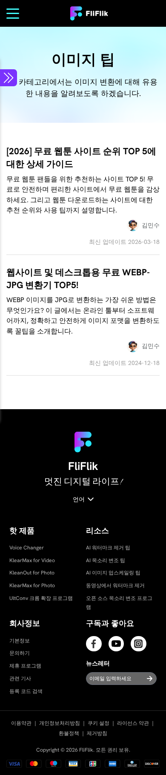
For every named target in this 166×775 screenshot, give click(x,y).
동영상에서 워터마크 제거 (115, 585)
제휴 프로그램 (25, 665)
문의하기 (19, 653)
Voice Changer (26, 547)
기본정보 (19, 640)
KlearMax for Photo (32, 585)
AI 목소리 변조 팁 (105, 560)
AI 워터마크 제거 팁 (108, 547)
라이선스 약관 (133, 723)
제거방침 (97, 733)
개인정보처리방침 (59, 723)
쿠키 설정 (98, 723)
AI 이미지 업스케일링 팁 (113, 572)
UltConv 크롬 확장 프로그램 (41, 598)
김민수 (151, 225)
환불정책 (69, 733)
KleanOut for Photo (31, 572)
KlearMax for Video (32, 560)
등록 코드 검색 (26, 691)
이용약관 (21, 723)
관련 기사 (20, 678)
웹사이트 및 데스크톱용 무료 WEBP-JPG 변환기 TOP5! (78, 278)
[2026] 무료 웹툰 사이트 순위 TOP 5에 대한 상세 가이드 (81, 157)
